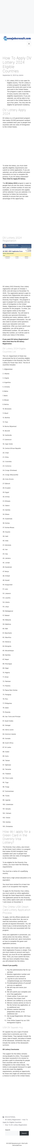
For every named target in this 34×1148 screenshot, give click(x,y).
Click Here (10, 341)
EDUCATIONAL (10, 1117)
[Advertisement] (17, 17)
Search (7, 1130)
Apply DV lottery (19, 179)
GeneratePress (17, 1145)
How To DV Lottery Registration (16, 1125)
